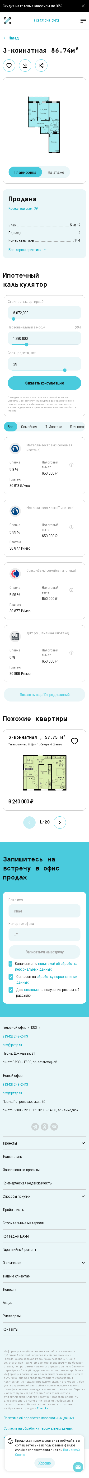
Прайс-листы (13, 1209)
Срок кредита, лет (22, 353)
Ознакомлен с (46, 966)
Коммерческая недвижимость (27, 1183)
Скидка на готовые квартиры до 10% (32, 6)
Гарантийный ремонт (19, 1249)
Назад (14, 38)
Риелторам (12, 1316)
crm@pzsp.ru (12, 1045)
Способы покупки (16, 1196)
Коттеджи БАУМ (16, 1236)
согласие (31, 989)
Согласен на (47, 979)
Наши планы (13, 1156)
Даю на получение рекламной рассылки (48, 992)
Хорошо (44, 1463)
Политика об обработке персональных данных (39, 1418)
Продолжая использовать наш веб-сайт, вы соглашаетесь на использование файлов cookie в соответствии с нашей (47, 1447)
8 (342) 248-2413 (46, 21)
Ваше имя (16, 900)
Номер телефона (21, 923)
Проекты (10, 1143)
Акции (8, 1302)
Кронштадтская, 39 (23, 208)
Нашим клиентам (16, 1276)
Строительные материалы (24, 1223)
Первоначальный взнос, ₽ (26, 327)
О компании (12, 1262)
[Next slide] (60, 822)
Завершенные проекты (21, 1169)
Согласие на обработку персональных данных (38, 1428)
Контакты (10, 1329)
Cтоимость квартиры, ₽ (25, 301)
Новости (10, 1289)
